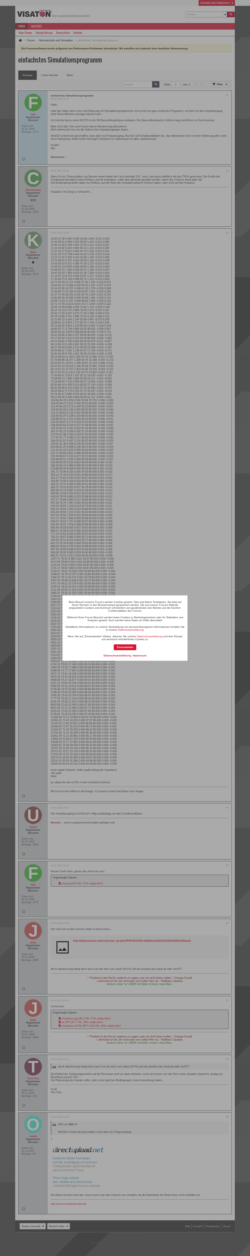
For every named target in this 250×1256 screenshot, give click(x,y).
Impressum (139, 655)
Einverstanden (125, 647)
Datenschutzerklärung (131, 629)
